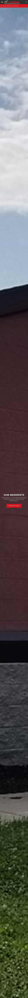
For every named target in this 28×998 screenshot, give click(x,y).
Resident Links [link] (14, 505)
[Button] (2, 2)
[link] (12, 2)
